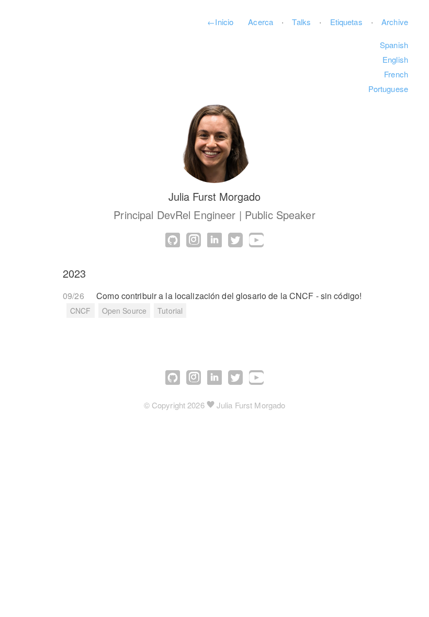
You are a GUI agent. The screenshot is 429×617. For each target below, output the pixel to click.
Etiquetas (346, 21)
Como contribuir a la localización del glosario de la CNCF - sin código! (229, 296)
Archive (394, 21)
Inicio (220, 21)
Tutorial (170, 310)
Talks (301, 21)
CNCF (80, 310)
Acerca (260, 21)
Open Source (124, 310)
